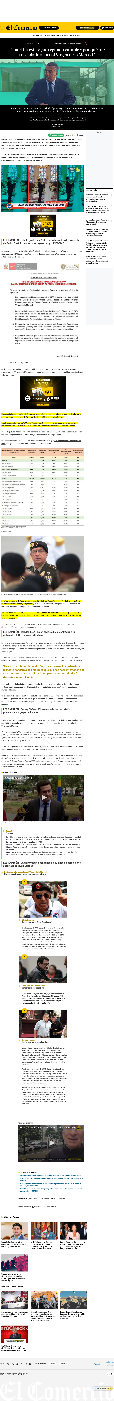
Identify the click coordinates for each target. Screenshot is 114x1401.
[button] (44, 798)
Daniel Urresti (33, 1198)
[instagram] (17, 1364)
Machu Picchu (77, 35)
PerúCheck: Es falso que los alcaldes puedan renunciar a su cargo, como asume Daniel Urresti (14, 1348)
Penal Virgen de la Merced (47, 1198)
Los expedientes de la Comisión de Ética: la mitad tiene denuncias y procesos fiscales (97, 222)
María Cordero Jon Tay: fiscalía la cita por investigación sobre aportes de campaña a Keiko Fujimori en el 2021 (50, 1185)
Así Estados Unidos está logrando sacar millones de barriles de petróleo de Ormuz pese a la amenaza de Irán (97, 198)
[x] (13, 1364)
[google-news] (30, 1364)
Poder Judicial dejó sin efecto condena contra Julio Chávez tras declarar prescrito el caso (13, 1244)
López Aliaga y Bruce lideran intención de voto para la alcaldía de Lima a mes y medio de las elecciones (72, 1315)
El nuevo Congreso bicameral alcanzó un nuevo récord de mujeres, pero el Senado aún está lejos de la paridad (97, 259)
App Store (52, 1363)
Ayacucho (59, 35)
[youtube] (21, 1364)
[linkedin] (26, 1364)
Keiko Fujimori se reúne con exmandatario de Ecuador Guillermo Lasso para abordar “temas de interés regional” (42, 1245)
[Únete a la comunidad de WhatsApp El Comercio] (56, 135)
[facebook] (8, 1364)
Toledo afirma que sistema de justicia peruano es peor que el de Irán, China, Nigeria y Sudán (58, 118)
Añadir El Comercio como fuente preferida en (71, 43)
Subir (108, 1374)
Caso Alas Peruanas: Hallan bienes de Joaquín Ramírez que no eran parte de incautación (57, 120)
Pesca (53, 35)
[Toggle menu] (2, 28)
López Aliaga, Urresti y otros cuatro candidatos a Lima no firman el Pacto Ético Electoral (14, 1314)
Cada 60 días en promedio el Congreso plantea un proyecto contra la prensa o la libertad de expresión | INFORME (51, 1190)
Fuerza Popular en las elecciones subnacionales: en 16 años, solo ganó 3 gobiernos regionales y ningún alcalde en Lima (72, 1245)
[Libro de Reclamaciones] (110, 1364)
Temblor (47, 35)
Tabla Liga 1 (68, 35)
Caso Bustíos (61, 1198)
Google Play (63, 1363)
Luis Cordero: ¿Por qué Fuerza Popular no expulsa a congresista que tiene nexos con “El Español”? (51, 1180)
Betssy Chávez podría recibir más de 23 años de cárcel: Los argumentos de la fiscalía (50, 1175)
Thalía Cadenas (58, 124)
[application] (43, 798)
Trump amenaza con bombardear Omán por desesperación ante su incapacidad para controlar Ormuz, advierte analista (97, 232)
